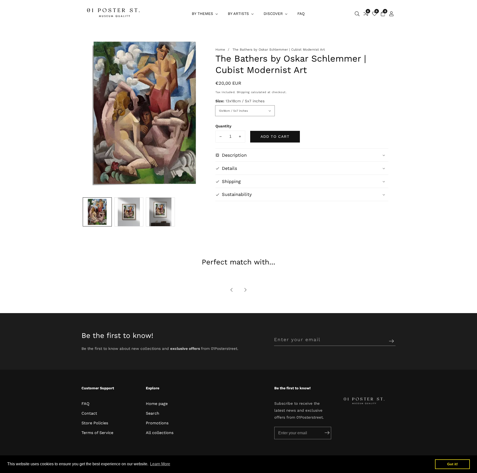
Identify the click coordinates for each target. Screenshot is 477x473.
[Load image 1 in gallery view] (97, 211)
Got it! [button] (452, 464)
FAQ (301, 13)
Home (220, 50)
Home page (157, 403)
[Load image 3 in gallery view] (160, 211)
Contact (89, 413)
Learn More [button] (160, 464)
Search (152, 413)
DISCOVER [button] (274, 13)
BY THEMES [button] (203, 13)
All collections (159, 432)
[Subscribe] (391, 341)
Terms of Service (97, 432)
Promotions (157, 423)
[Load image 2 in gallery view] (128, 211)
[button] (232, 289)
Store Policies (94, 423)
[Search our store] (357, 13)
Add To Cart (275, 137)
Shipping (243, 92)
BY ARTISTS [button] (239, 13)
